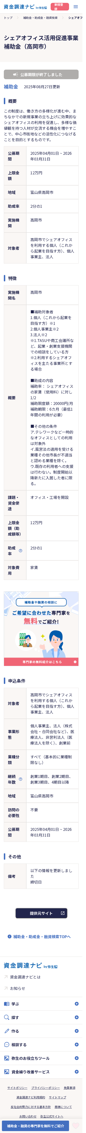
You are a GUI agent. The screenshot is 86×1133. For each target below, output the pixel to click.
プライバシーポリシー (45, 1088)
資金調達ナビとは (25, 977)
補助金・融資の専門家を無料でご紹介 (35, 1125)
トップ (8, 18)
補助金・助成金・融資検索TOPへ (42, 936)
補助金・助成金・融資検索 (40, 18)
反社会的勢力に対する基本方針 (31, 1107)
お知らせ (17, 988)
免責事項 (69, 1088)
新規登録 (58, 6)
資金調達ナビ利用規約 (30, 1097)
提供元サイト (41, 913)
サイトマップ (57, 1097)
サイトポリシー (17, 1088)
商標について (63, 1107)
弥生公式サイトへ (51, 1116)
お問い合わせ (28, 1116)
